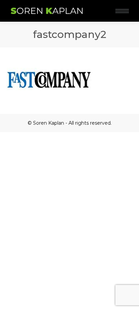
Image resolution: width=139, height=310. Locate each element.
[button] (100, 6)
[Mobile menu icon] (122, 11)
